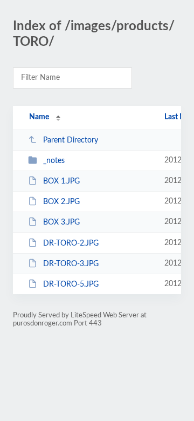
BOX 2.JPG (61, 202)
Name (39, 117)
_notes (54, 161)
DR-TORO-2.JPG (71, 243)
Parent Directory (70, 140)
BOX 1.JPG (61, 181)
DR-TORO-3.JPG (71, 264)
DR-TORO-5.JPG (71, 284)
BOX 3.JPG (61, 222)
